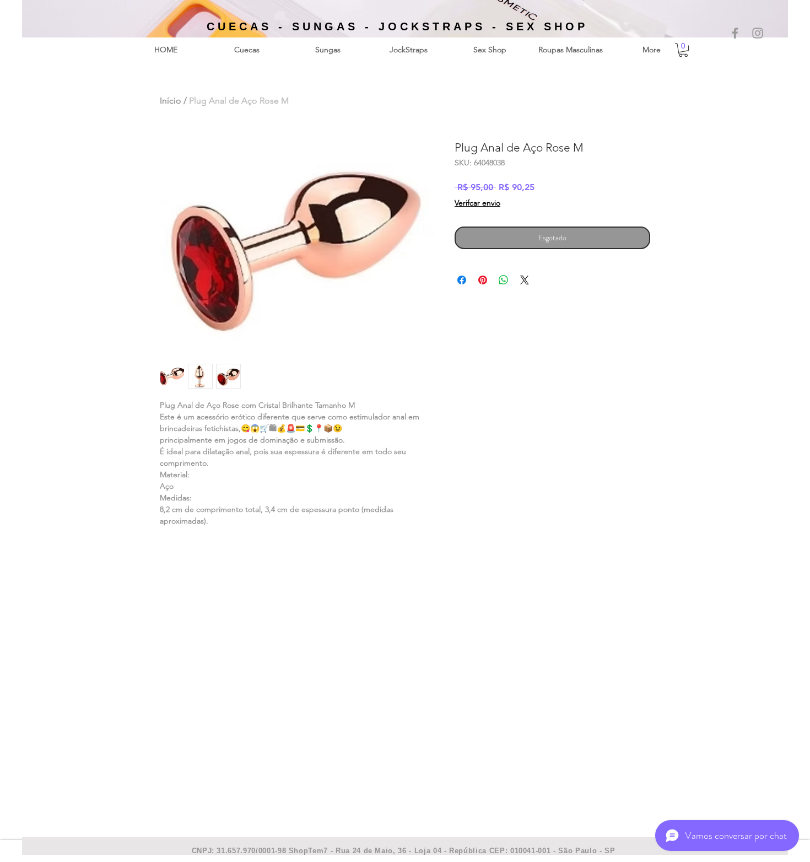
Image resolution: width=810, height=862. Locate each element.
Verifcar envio (477, 203)
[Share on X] (524, 280)
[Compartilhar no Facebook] (461, 280)
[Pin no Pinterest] (482, 280)
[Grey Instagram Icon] (757, 33)
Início (170, 100)
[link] (683, 50)
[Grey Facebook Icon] (735, 33)
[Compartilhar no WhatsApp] (503, 280)
